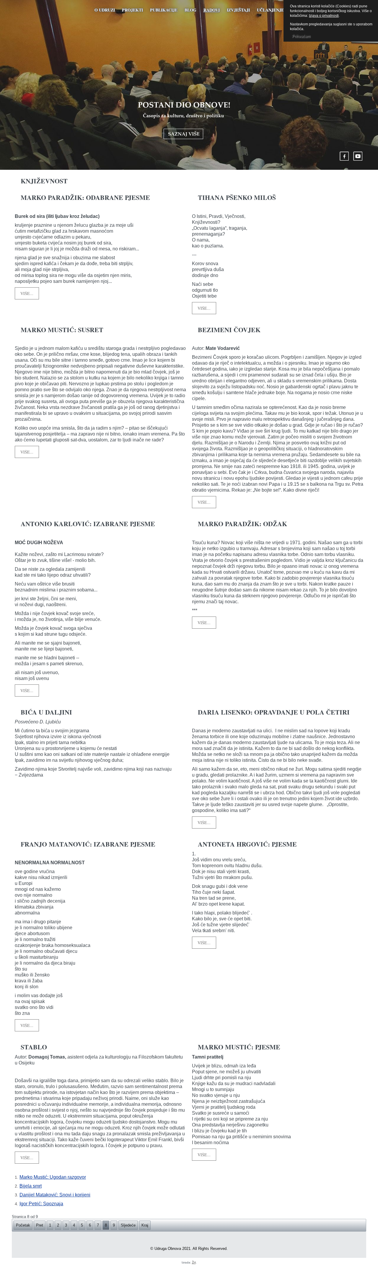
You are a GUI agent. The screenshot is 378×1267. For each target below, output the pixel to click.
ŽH (194, 1262)
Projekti (132, 10)
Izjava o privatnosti (324, 16)
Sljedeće (128, 1225)
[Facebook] (344, 156)
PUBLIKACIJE (163, 10)
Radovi (211, 10)
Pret (39, 1225)
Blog (190, 10)
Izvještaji (238, 10)
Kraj (144, 1225)
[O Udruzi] (184, 120)
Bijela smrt (30, 1185)
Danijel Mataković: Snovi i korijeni (54, 1194)
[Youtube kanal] (358, 156)
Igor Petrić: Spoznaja (41, 1203)
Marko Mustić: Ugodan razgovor (52, 1177)
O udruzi (104, 10)
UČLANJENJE (270, 10)
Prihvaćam (301, 36)
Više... (26, 293)
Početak (23, 1225)
